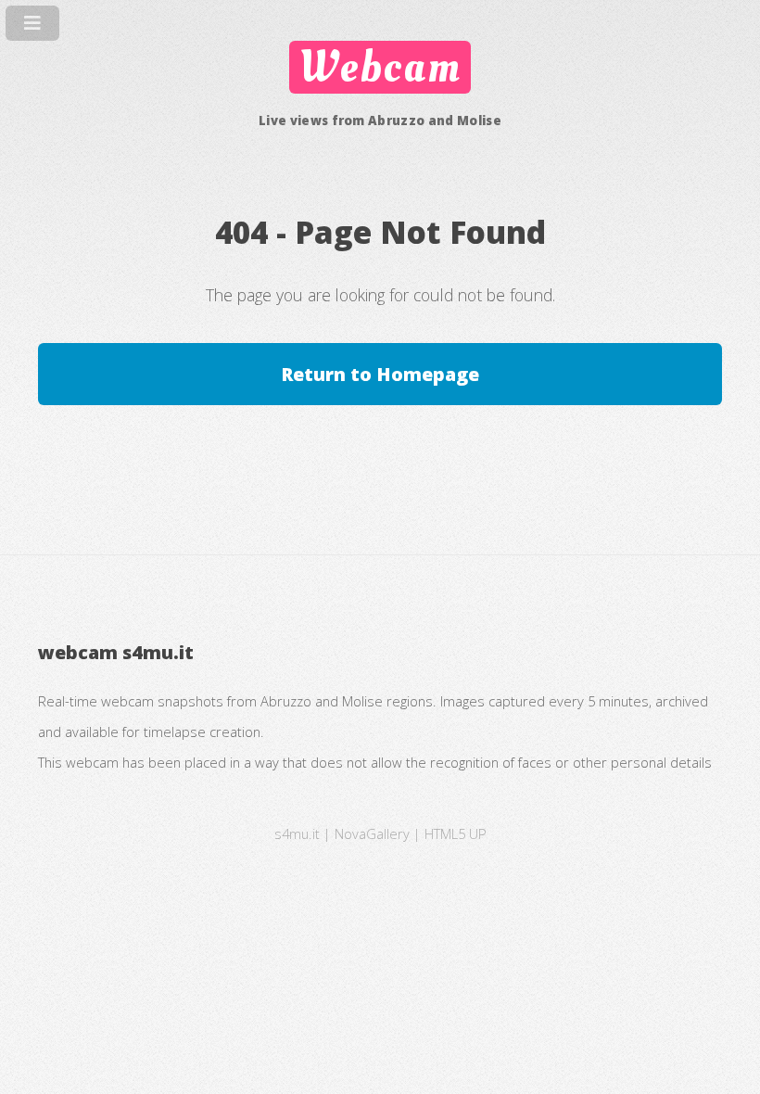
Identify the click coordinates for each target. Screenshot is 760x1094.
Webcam (380, 66)
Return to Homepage (380, 374)
